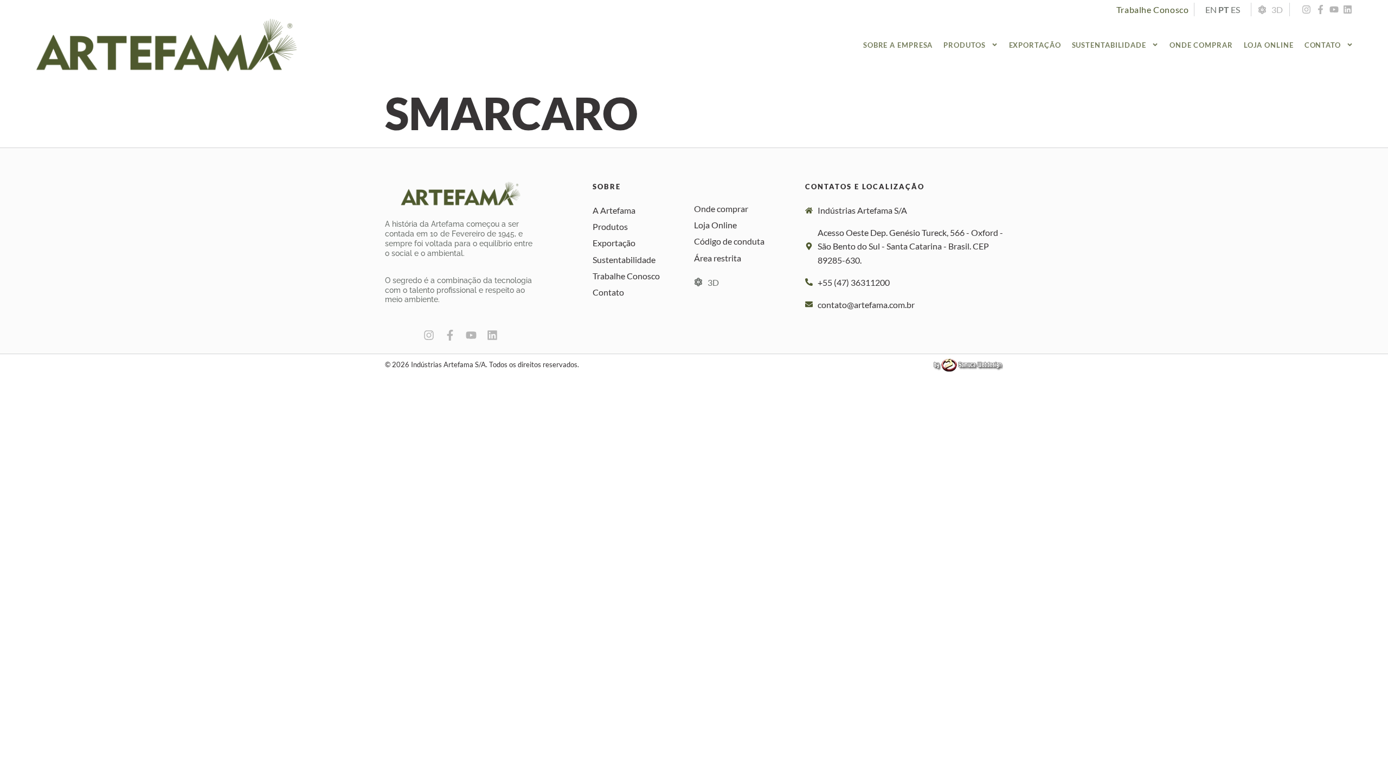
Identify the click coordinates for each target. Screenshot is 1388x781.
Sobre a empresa (898, 45)
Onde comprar (1201, 45)
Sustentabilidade (1109, 45)
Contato (1323, 45)
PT (1223, 9)
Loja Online (1269, 45)
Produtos (964, 45)
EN (1211, 9)
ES (1235, 9)
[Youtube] (1333, 9)
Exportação (1035, 45)
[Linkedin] (1347, 9)
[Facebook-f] (1320, 9)
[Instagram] (1306, 9)
